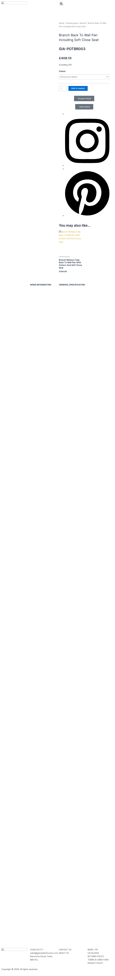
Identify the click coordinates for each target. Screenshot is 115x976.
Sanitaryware (72, 23)
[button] (61, 3)
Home (61, 23)
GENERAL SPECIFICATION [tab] (72, 284)
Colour (62, 71)
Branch (83, 23)
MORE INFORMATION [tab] (40, 284)
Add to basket (78, 88)
